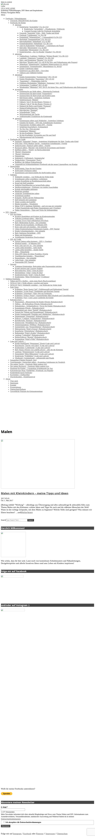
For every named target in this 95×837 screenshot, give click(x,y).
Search (3, 520)
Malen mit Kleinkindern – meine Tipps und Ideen (34, 493)
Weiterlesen (27, 512)
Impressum (50, 833)
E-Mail (4, 807)
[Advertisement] (47, 410)
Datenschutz (62, 833)
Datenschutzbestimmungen (11, 819)
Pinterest (39, 833)
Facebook (27, 833)
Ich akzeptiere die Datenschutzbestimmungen (23, 822)
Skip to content (6, 2)
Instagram (17, 833)
